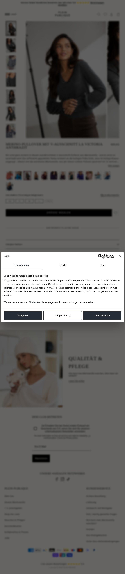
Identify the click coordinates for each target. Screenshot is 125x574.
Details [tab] (62, 265)
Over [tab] (103, 265)
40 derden (34, 302)
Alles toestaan (102, 315)
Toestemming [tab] (21, 265)
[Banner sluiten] (120, 256)
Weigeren (23, 315)
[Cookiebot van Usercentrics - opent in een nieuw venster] (100, 256)
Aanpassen (61, 315)
